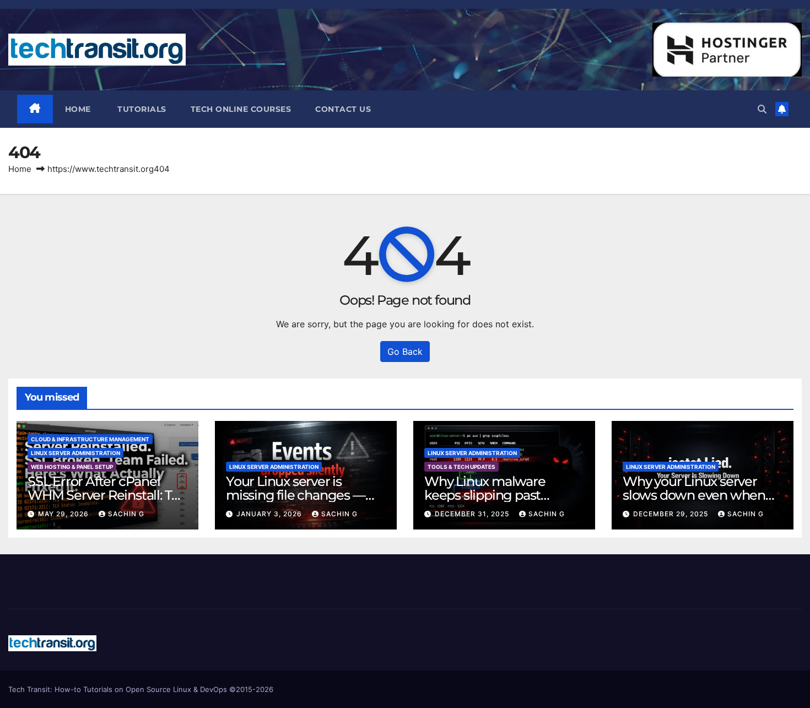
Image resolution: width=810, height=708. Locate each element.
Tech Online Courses (241, 109)
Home (78, 109)
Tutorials (140, 109)
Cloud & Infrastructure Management (90, 439)
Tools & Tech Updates (461, 466)
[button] (762, 109)
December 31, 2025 (473, 514)
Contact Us (343, 109)
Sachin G (126, 514)
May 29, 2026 (64, 514)
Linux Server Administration (75, 453)
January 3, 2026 (270, 514)
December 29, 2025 (671, 514)
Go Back (405, 351)
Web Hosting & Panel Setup (72, 466)
